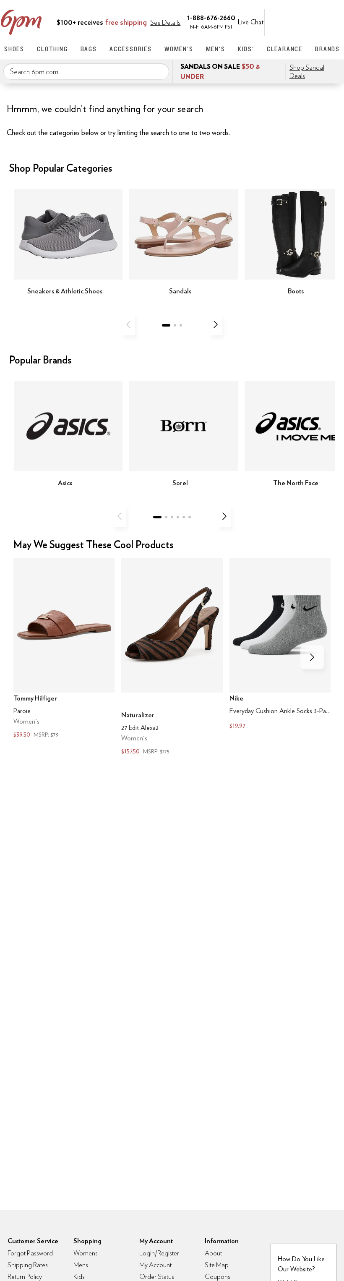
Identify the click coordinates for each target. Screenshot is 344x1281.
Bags (89, 49)
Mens (80, 1265)
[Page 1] (166, 325)
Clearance (284, 49)
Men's (215, 49)
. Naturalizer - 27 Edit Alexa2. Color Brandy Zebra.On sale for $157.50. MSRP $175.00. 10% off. (171, 657)
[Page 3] (181, 325)
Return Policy (25, 1277)
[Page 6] (189, 517)
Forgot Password (30, 1253)
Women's (178, 49)
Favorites (317, 21)
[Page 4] (178, 517)
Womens (85, 1253)
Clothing (52, 49)
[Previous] (128, 324)
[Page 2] (175, 325)
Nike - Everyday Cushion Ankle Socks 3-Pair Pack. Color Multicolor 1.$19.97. (280, 644)
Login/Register (159, 1253)
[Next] (215, 324)
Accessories (130, 49)
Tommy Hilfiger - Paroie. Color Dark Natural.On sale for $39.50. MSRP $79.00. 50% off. (64, 649)
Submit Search (159, 71)
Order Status (156, 1277)
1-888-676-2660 (211, 17)
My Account (282, 21)
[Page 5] (183, 517)
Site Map (217, 1265)
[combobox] (86, 72)
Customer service (300, 21)
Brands (327, 49)
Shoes (14, 49)
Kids (79, 1277)
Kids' (246, 49)
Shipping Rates (28, 1265)
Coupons (217, 1277)
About (213, 1253)
